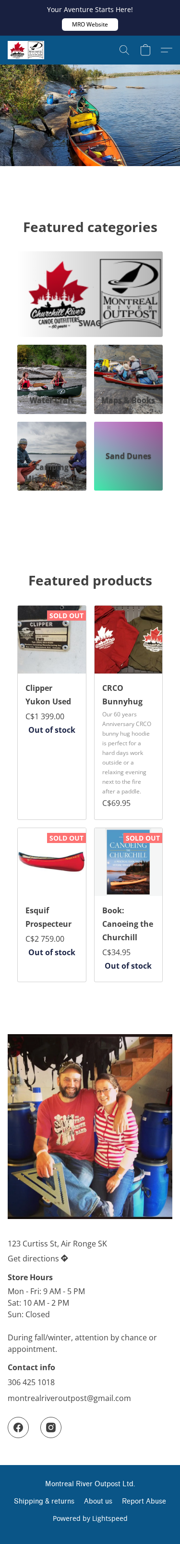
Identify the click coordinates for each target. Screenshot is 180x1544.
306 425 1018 (31, 1382)
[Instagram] (50, 1427)
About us (98, 1501)
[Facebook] (18, 1427)
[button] (90, 24)
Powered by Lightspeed (90, 1518)
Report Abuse (144, 1501)
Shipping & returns (44, 1501)
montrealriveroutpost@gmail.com (69, 1398)
